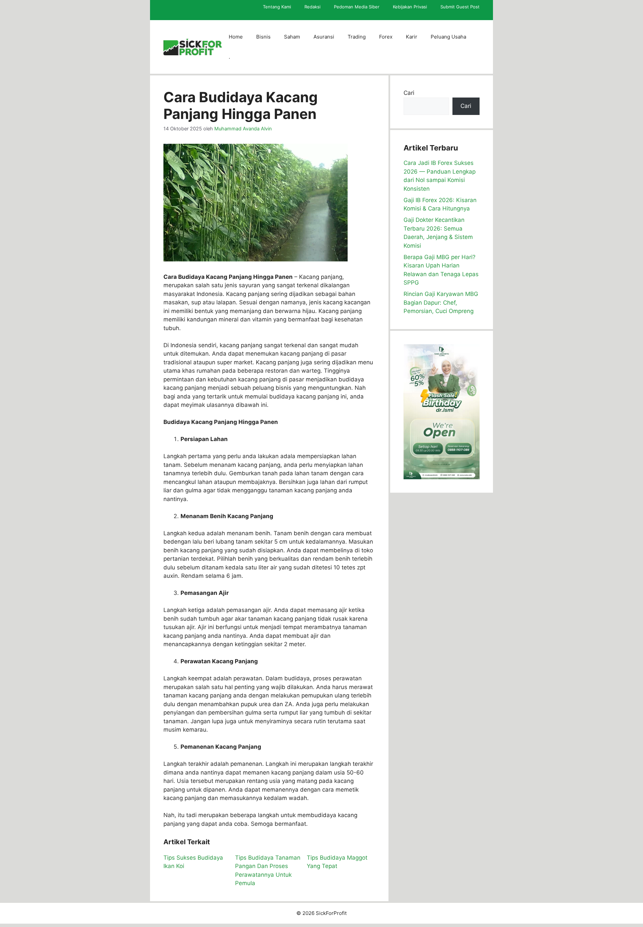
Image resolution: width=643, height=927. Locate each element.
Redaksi (312, 6)
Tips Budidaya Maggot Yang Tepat (337, 862)
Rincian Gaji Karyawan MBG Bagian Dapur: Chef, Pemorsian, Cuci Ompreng (441, 302)
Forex (385, 37)
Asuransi (323, 37)
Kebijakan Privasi (410, 6)
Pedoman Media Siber (356, 6)
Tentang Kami (277, 6)
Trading (357, 37)
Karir (411, 37)
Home (236, 37)
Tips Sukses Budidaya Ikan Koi (193, 862)
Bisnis (263, 37)
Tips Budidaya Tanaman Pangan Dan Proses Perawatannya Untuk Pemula (267, 870)
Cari (409, 92)
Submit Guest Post (460, 6)
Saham (292, 37)
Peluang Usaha (448, 37)
